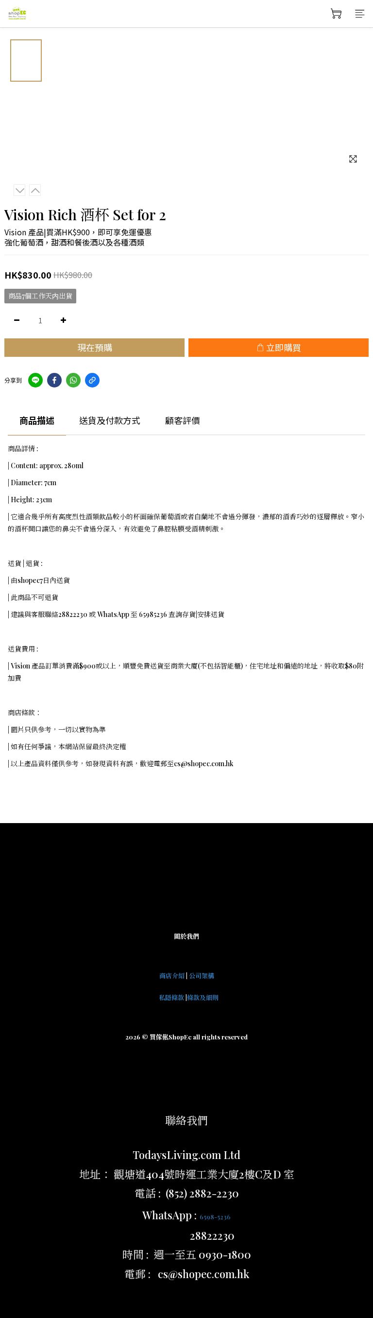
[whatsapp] (73, 380)
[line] (35, 380)
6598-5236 (215, 1217)
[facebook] (54, 380)
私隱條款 (171, 997)
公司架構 (201, 975)
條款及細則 (203, 997)
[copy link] (92, 380)
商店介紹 (172, 975)
